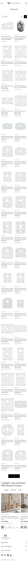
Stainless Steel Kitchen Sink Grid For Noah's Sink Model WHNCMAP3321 (20, 340)
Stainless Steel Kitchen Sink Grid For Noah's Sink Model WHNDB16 (7, 442)
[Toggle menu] (1, 3)
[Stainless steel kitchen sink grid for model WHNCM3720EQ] (7, 75)
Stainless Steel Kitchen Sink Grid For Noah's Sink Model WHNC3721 (20, 315)
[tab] (6, 490)
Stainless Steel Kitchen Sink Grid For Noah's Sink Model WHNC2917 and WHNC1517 (7, 290)
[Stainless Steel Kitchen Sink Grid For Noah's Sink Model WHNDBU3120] (20, 430)
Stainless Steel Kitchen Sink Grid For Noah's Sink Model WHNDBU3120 (20, 442)
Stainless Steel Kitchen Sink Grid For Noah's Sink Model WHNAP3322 (20, 214)
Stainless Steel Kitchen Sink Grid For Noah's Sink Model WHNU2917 (20, 138)
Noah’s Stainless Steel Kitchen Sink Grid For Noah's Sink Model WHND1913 (7, 38)
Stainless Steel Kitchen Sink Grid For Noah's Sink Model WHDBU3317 (20, 163)
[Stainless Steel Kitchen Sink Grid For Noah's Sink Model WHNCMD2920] (20, 354)
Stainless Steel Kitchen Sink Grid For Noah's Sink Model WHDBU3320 (7, 189)
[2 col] (25, 16)
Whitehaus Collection (10, 559)
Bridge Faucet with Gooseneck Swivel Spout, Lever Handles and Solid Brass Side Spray (10, 518)
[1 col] (21, 16)
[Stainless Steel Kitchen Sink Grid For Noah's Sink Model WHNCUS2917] (20, 404)
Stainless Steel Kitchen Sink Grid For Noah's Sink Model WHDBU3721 (7, 214)
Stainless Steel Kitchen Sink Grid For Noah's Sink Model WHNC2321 (20, 264)
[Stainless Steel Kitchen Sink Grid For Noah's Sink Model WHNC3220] (20, 278)
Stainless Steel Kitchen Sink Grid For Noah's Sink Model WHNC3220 (20, 290)
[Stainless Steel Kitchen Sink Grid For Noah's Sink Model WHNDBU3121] (20, 455)
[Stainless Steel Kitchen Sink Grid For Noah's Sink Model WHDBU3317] (20, 151)
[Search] (26, 3)
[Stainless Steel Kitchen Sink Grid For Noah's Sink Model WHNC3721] (20, 303)
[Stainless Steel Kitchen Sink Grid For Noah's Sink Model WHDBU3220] (7, 151)
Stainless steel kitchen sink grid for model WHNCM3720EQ (7, 87)
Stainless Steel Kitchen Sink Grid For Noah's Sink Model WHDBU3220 (7, 163)
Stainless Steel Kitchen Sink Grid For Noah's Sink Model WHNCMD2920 (20, 366)
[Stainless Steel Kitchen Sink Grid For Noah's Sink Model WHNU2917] (20, 126)
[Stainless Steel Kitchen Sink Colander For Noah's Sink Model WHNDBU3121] (20, 26)
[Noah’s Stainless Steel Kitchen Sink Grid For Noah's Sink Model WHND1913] (7, 26)
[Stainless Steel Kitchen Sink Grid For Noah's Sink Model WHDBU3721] (7, 202)
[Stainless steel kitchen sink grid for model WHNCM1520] (7, 51)
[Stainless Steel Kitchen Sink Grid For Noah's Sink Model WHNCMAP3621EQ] (7, 354)
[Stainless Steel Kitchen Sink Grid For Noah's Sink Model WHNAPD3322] (20, 227)
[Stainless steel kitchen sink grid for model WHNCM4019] (20, 75)
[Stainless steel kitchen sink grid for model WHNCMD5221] (20, 100)
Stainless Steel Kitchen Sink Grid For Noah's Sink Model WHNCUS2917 (20, 416)
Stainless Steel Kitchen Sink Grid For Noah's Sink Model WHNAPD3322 (20, 239)
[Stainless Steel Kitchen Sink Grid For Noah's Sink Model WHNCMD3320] (20, 379)
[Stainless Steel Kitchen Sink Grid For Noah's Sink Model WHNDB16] (7, 430)
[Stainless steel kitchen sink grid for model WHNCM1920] (20, 51)
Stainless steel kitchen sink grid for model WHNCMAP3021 (7, 113)
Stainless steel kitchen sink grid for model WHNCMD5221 (20, 113)
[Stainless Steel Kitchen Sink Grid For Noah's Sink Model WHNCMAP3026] (7, 328)
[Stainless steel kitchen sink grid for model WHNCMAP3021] (7, 100)
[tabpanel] (14, 511)
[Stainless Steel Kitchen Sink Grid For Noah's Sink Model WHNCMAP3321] (20, 328)
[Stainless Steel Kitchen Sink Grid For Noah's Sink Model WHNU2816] (7, 126)
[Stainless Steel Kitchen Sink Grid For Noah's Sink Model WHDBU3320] (7, 176)
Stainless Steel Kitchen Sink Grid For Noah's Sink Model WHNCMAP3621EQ (7, 366)
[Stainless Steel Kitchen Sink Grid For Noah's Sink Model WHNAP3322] (20, 202)
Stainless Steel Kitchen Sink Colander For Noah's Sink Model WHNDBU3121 (20, 38)
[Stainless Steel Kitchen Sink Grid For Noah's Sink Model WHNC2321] (20, 252)
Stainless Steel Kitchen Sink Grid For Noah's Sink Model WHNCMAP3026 (7, 340)
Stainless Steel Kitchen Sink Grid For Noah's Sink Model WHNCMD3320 (20, 391)
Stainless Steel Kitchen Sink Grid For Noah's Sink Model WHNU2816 (7, 138)
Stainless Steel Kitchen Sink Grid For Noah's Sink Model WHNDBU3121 (20, 467)
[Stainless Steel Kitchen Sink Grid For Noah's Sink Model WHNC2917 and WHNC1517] (7, 278)
